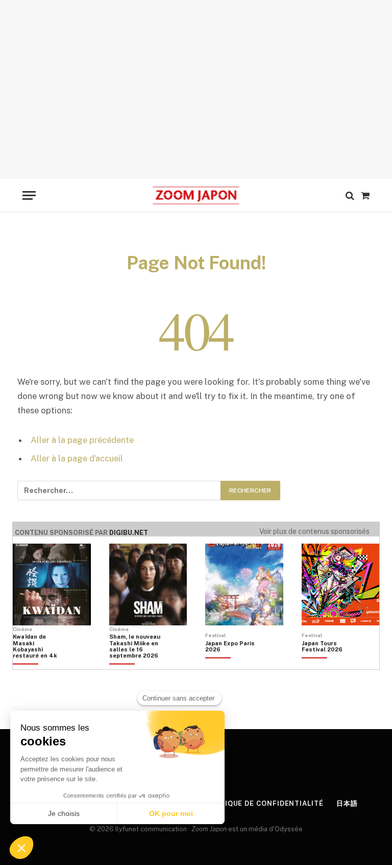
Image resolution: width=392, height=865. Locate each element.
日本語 (347, 803)
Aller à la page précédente (82, 440)
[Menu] (29, 195)
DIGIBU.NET (128, 532)
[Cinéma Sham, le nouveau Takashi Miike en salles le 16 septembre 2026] (134, 664)
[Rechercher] (350, 195)
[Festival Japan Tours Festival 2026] (327, 664)
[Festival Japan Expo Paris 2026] (230, 664)
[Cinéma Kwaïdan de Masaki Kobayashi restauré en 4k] (38, 664)
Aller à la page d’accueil (77, 458)
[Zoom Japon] (195, 195)
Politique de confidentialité (263, 803)
